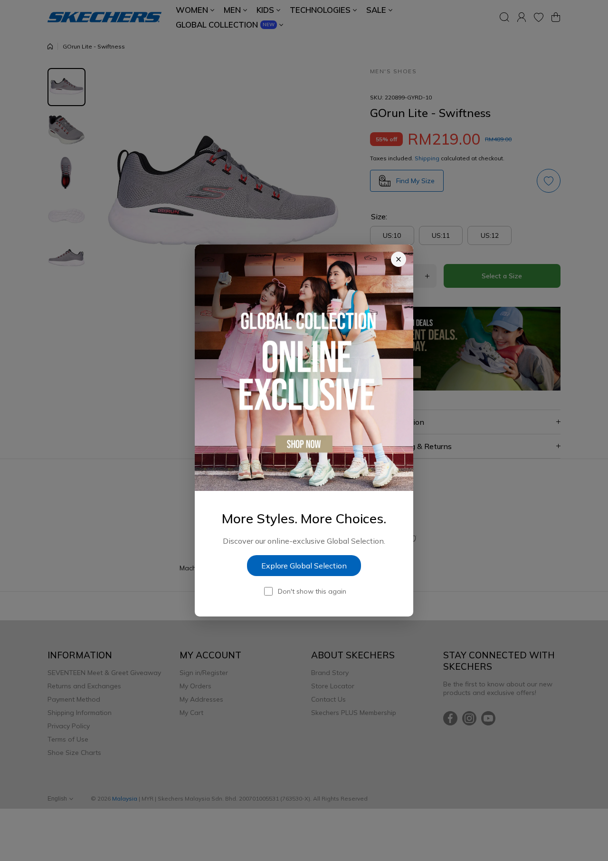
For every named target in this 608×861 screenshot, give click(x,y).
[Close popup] (398, 259)
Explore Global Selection (304, 565)
